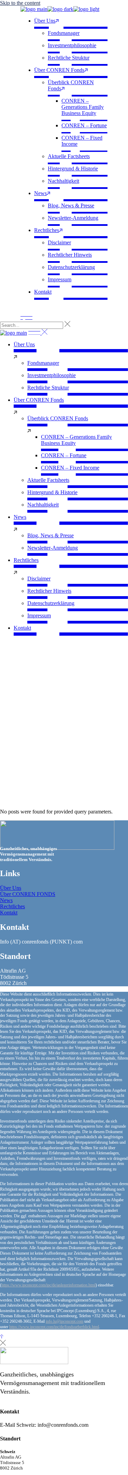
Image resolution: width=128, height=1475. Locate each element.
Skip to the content (20, 3)
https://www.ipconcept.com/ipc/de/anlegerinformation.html (48, 1285)
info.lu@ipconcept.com (64, 1321)
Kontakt (8, 912)
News (6, 900)
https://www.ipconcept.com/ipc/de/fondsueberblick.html (54, 1326)
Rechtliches (12, 906)
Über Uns (10, 888)
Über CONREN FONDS (27, 894)
